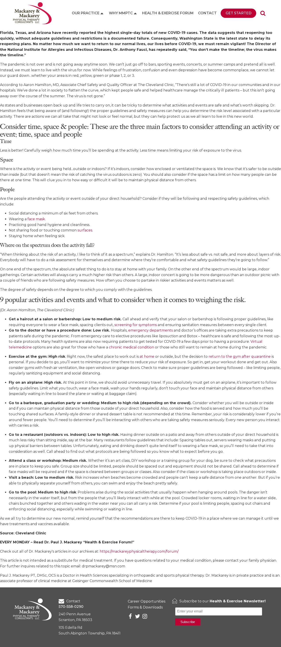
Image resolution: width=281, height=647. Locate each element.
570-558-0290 (71, 607)
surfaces (84, 230)
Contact (207, 13)
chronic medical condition (131, 347)
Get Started (238, 13)
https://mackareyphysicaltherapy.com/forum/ (139, 551)
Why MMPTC (121, 13)
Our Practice (85, 13)
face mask (36, 219)
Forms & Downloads (145, 607)
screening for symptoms (135, 325)
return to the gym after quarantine (240, 356)
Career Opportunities (146, 601)
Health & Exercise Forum (168, 13)
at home (147, 356)
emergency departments (150, 330)
